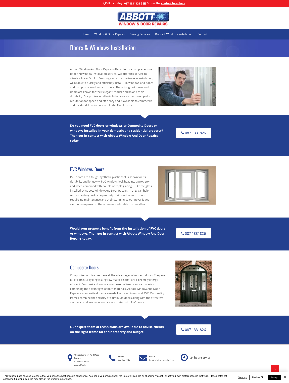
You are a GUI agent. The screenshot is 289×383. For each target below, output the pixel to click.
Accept (274, 377)
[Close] (285, 377)
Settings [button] (242, 377)
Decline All (257, 377)
